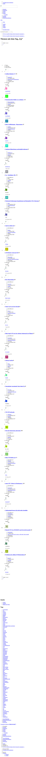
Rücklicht (5, 686)
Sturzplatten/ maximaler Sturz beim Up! (15, 386)
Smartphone (5, 692)
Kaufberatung (5, 656)
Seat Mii (4, 689)
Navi (4, 676)
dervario (6, 271)
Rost (4, 685)
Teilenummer (5, 699)
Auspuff (4, 612)
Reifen (4, 684)
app (3, 610)
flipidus (9, 230)
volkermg (9, 414)
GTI (3, 647)
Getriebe (4, 644)
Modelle (9, 180)
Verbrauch (5, 712)
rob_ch (9, 311)
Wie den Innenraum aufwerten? (13, 430)
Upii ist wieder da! (9, 225)
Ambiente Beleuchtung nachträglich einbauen (16, 149)
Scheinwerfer (5, 688)
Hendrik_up (10, 152)
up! (3, 709)
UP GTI (4, 710)
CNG (4, 623)
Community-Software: (8, 724)
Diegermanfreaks (11, 102)
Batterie (4, 615)
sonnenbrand (7, 91)
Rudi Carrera (7, 298)
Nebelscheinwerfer (6, 679)
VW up (4, 715)
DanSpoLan (7, 166)
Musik (4, 674)
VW (3, 714)
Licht (4, 666)
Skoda (4, 690)
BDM (4, 616)
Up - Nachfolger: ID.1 (10, 175)
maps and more (6, 669)
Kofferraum (5, 659)
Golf (4, 646)
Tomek (6, 377)
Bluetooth (5, 619)
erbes (9, 203)
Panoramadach (5, 682)
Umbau (4, 707)
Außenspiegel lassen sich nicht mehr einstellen (16, 510)
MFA (4, 670)
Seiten (4, 25)
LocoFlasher (7, 116)
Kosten (4, 661)
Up (3, 708)
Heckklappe (5, 650)
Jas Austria (10, 337)
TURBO (4, 705)
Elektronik (5, 632)
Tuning (4, 703)
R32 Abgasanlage (9, 279)
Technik (9, 104)
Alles (4, 22)
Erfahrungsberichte (11, 128)
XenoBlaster (10, 513)
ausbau (4, 611)
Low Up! (9, 284)
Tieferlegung (5, 700)
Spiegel (4, 694)
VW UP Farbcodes (9, 412)
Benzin (4, 618)
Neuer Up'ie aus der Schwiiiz (12, 306)
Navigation (5, 677)
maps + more (5, 668)
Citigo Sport (5, 622)
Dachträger (5, 626)
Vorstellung (5, 713)
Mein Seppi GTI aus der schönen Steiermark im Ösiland (19, 333)
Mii (3, 671)
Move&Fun (5, 673)
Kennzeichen (5, 657)
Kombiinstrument (6, 660)
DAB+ (4, 624)
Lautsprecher (5, 663)
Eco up (4, 630)
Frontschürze (5, 642)
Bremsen (4, 620)
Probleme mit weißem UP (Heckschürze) (15, 554)
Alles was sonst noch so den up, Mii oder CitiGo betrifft (18, 534)
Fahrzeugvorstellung (11, 232)
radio (4, 683)
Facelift (4, 635)
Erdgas (4, 633)
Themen (4, 603)
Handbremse (5, 648)
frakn (9, 363)
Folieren (4, 641)
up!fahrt (9, 126)
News (4, 680)
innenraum (5, 653)
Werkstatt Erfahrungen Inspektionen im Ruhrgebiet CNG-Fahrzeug (22, 201)
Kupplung (5, 662)
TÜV (4, 706)
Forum (4, 26)
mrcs (6, 474)
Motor (4, 672)
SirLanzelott (10, 257)
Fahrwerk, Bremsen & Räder (13, 259)
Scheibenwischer (6, 687)
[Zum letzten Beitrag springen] (6, 89)
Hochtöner (5, 651)
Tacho (4, 696)
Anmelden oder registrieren (8, 2)
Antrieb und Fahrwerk (12, 391)
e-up (4, 628)
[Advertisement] (23, 55)
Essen (4, 634)
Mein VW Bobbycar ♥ (10, 457)
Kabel (4, 655)
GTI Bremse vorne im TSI (11, 252)
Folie (4, 639)
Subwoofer (5, 695)
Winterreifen (5, 716)
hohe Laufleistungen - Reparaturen (14, 124)
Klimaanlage (5, 658)
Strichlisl (9, 460)
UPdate (6, 244)
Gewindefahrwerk (6, 645)
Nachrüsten (5, 675)
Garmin (4, 643)
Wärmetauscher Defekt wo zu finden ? (14, 99)
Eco (3, 629)
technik (4, 698)
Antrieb (9, 286)
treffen (4, 701)
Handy (4, 649)
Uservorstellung (6, 711)
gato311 (6, 140)
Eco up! (4, 631)
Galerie (4, 27)
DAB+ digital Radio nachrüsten (9, 625)
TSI (3, 702)
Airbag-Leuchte (9, 360)
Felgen (4, 638)
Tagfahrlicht (5, 697)
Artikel (4, 24)
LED (4, 664)
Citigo (4, 621)
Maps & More (5, 667)
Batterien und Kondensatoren (13, 79)
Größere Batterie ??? (10, 73)
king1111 (9, 558)
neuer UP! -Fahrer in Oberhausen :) (14, 483)
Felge (4, 637)
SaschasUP (10, 77)
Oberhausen (5, 681)
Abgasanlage (5, 609)
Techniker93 (10, 532)
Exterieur (9, 560)
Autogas (4, 613)
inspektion (5, 654)
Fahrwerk (5, 636)
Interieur (9, 154)
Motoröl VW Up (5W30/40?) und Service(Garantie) (18, 530)
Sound (4, 693)
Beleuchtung (5, 617)
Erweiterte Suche (6, 29)
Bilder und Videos (6, 604)
